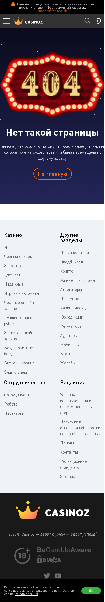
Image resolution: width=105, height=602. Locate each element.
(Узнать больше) (26, 594)
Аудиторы (69, 335)
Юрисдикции (71, 317)
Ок (91, 590)
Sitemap (67, 476)
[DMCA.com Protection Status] (49, 561)
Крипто (66, 271)
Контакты (69, 452)
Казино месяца (74, 307)
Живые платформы (77, 280)
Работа (11, 404)
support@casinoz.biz (52, 11)
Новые (10, 247)
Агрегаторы (71, 289)
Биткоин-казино (19, 363)
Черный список (18, 256)
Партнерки (14, 413)
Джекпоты (13, 274)
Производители (74, 252)
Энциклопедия (17, 372)
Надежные (14, 284)
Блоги (65, 353)
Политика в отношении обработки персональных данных (80, 427)
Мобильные (71, 344)
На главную (52, 173)
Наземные (69, 298)
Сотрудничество (19, 394)
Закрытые (13, 265)
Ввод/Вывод (71, 262)
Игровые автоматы (21, 293)
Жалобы (67, 363)
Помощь (67, 443)
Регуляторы (71, 326)
